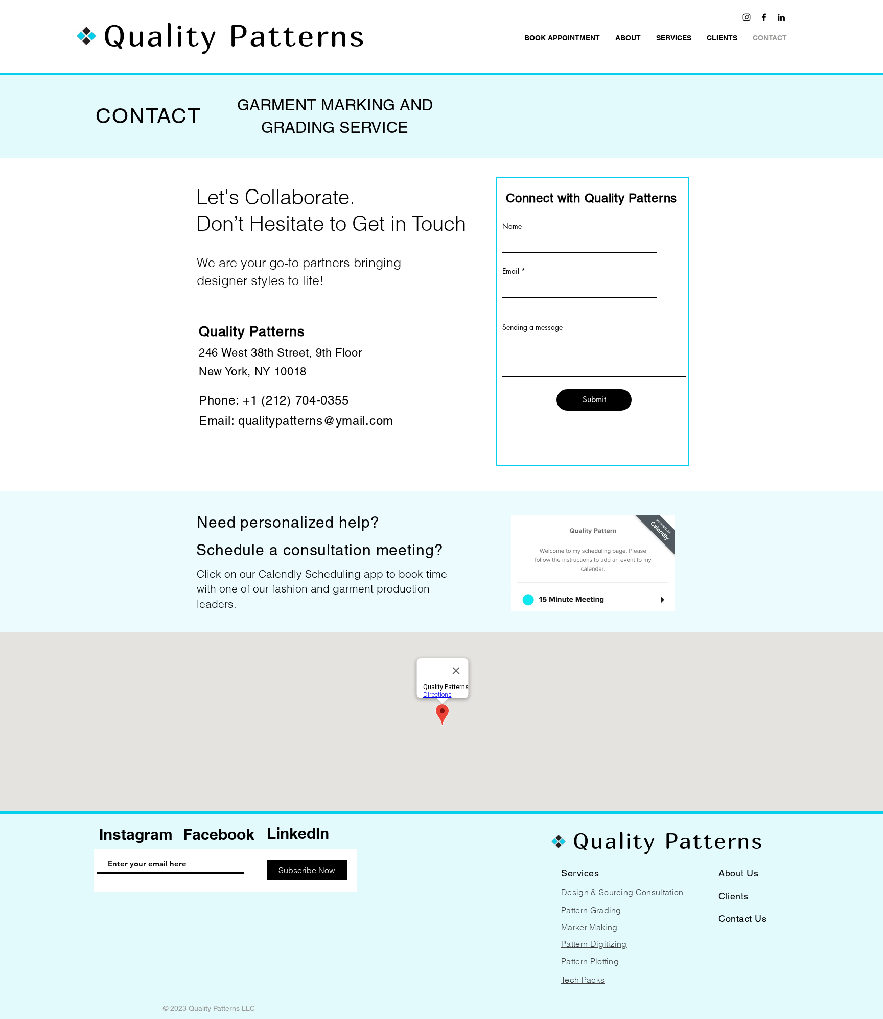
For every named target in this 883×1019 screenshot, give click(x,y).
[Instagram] (746, 17)
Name (512, 226)
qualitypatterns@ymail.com (315, 421)
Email (510, 271)
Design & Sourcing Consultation (622, 892)
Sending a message (532, 327)
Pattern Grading (591, 910)
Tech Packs (583, 980)
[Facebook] (764, 17)
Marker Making (589, 927)
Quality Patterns (234, 35)
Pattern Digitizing (594, 944)
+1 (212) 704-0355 (295, 400)
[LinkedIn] (781, 17)
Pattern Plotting (590, 961)
